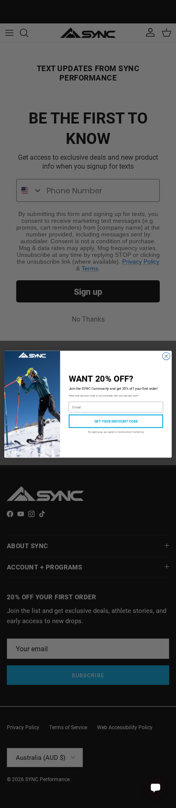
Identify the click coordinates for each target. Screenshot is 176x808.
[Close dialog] (166, 356)
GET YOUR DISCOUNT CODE (116, 421)
